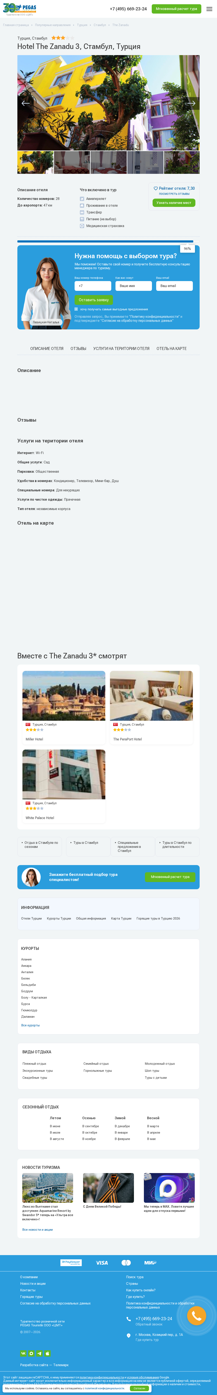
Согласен (139, 1388)
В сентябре (90, 1126)
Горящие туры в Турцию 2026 (158, 918)
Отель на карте (172, 348)
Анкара (26, 966)
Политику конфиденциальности (154, 317)
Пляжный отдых (34, 1064)
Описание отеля (46, 348)
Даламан (28, 1017)
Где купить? (135, 1297)
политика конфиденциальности (102, 1377)
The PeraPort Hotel (127, 739)
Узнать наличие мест (174, 203)
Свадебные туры (34, 1078)
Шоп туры (152, 1071)
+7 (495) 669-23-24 (128, 9)
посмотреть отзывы (174, 194)
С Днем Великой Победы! (102, 1206)
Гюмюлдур (29, 1010)
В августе (57, 1139)
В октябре (89, 1132)
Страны (132, 1284)
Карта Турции (121, 918)
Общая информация (91, 918)
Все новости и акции (37, 1230)
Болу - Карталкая (34, 997)
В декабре (122, 1126)
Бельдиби (28, 985)
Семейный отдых (96, 1064)
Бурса (25, 1004)
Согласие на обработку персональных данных (137, 321)
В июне (55, 1126)
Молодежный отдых (160, 1064)
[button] (25, 103)
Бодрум (27, 991)
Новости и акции (33, 1284)
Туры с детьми (156, 1078)
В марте (153, 1126)
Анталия (27, 972)
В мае (151, 1139)
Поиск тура (134, 1277)
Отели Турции (31, 918)
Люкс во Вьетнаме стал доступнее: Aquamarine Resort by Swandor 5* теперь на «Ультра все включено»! (47, 1213)
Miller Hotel (34, 739)
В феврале (122, 1139)
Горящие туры (31, 1297)
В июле (55, 1132)
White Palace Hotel (40, 818)
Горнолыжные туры (97, 1071)
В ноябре (89, 1139)
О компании (29, 1277)
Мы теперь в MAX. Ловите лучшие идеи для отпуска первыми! (169, 1208)
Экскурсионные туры (37, 1071)
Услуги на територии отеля (121, 348)
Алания (26, 959)
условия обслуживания (143, 1377)
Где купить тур (147, 1340)
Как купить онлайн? (141, 1290)
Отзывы (78, 348)
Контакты (27, 1290)
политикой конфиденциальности (104, 1388)
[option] (63, 697)
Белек (25, 978)
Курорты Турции (59, 918)
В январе (121, 1132)
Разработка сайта (34, 1365)
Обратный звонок (149, 1324)
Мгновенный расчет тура (170, 877)
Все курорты (30, 1025)
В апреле (153, 1132)
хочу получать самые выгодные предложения (114, 309)
